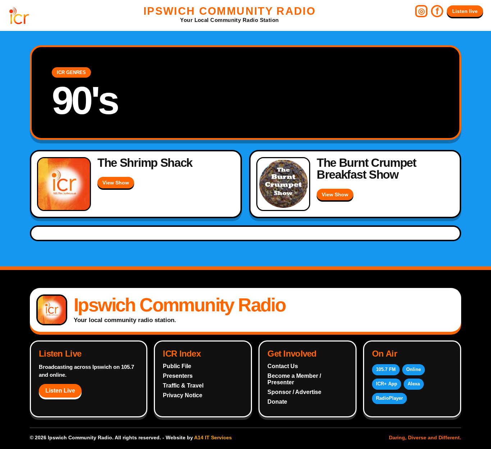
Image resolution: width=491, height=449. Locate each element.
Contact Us (282, 366)
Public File (177, 366)
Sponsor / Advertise (294, 392)
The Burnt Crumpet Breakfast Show (366, 168)
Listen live (465, 11)
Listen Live (60, 391)
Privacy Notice (182, 395)
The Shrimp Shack (144, 162)
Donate (277, 402)
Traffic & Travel (183, 385)
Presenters (178, 376)
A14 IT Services (213, 437)
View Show (115, 182)
